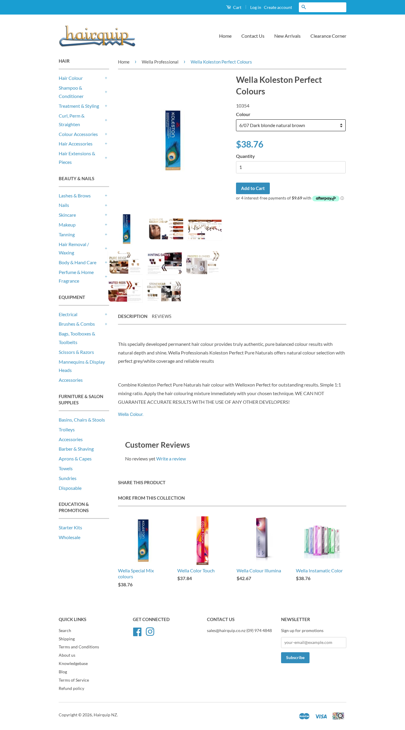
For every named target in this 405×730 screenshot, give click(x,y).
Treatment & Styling (79, 106)
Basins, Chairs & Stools (82, 419)
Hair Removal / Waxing (74, 248)
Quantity (245, 156)
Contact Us (252, 36)
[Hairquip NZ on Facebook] (137, 630)
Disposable (70, 488)
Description (132, 316)
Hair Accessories (76, 143)
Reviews (161, 316)
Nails (64, 205)
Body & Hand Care (77, 262)
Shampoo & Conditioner (71, 92)
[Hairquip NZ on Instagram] (150, 630)
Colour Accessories (78, 134)
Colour (243, 114)
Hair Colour (71, 78)
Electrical (68, 314)
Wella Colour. (130, 414)
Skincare (67, 215)
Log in (255, 7)
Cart (236, 7)
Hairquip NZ (105, 714)
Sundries (67, 478)
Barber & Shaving (76, 449)
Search (65, 630)
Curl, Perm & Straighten (71, 120)
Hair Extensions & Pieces (77, 158)
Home (225, 36)
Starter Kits (70, 527)
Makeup (67, 224)
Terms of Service (74, 680)
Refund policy (71, 688)
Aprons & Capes (75, 458)
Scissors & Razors (76, 352)
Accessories (71, 380)
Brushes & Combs (77, 324)
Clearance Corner (328, 36)
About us (67, 655)
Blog (63, 671)
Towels (66, 468)
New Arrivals (287, 36)
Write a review (171, 458)
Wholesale (69, 537)
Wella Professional (160, 61)
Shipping (67, 638)
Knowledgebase (73, 663)
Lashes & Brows (75, 195)
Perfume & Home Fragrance (76, 276)
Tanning (67, 234)
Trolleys (67, 429)
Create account (278, 7)
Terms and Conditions (79, 647)
